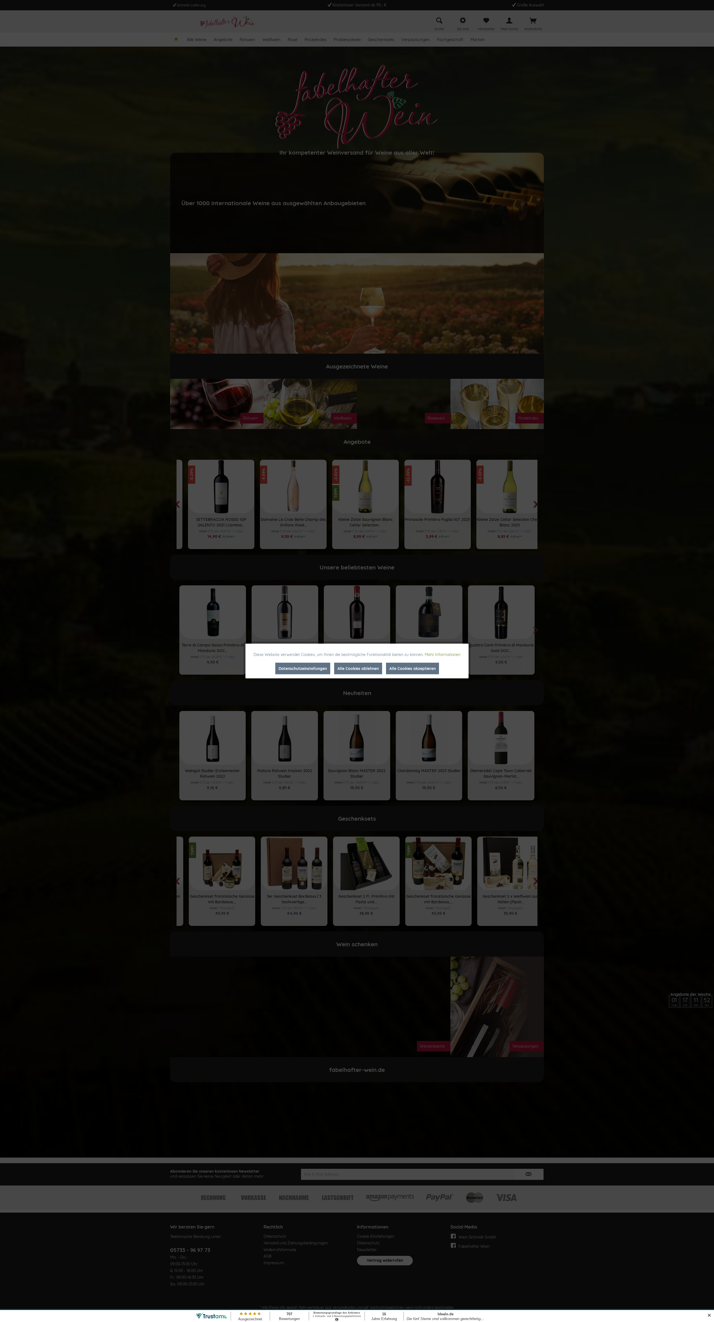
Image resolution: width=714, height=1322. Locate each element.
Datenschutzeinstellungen (303, 668)
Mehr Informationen (442, 654)
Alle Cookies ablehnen (358, 668)
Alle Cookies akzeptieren (412, 668)
